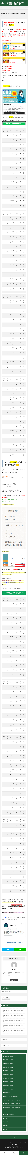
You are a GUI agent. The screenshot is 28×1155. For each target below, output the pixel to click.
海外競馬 (6, 1121)
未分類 (5, 1129)
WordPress (20, 1147)
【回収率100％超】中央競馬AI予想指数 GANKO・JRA (14, 3)
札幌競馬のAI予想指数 (8, 1063)
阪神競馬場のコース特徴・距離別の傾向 (12, 1100)
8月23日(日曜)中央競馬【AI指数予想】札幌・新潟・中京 (14, 1011)
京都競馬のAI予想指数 (8, 1085)
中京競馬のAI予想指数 (8, 1081)
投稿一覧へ (13, 980)
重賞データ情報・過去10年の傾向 (11, 1096)
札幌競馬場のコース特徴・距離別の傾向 (12, 1107)
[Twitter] (8, 949)
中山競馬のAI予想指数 (11, 7)
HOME (3, 7)
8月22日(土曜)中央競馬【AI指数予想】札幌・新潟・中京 (14, 1016)
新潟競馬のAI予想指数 (8, 1074)
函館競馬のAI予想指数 (8, 1067)
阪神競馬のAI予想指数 (8, 1059)
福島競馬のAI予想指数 (8, 1070)
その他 (5, 1118)
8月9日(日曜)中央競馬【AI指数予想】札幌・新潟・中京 (13, 1021)
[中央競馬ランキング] (6, 999)
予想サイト (6, 1125)
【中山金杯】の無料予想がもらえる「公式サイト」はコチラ (14, 593)
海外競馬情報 (7, 1092)
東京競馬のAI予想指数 (8, 1078)
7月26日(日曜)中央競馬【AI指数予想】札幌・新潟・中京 (14, 1031)
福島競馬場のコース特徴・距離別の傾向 (12, 1111)
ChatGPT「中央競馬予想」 (9, 1114)
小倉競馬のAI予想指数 (8, 1089)
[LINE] (20, 949)
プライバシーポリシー (6, 1045)
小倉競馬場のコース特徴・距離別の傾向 (12, 1103)
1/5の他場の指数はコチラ (14, 942)
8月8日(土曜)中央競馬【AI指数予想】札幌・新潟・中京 (13, 1026)
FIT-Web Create (8, 1147)
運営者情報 (4, 1039)
